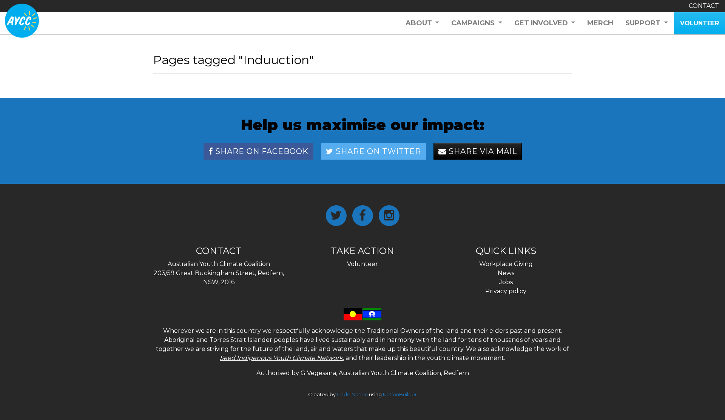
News (506, 273)
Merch (600, 23)
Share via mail (481, 151)
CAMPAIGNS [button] (474, 23)
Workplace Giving (506, 264)
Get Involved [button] (542, 23)
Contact (704, 5)
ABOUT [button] (420, 23)
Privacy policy (505, 291)
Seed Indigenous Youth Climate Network (281, 358)
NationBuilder (400, 394)
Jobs (506, 282)
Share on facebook (261, 151)
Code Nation (352, 394)
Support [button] (643, 23)
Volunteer (362, 264)
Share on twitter (377, 151)
